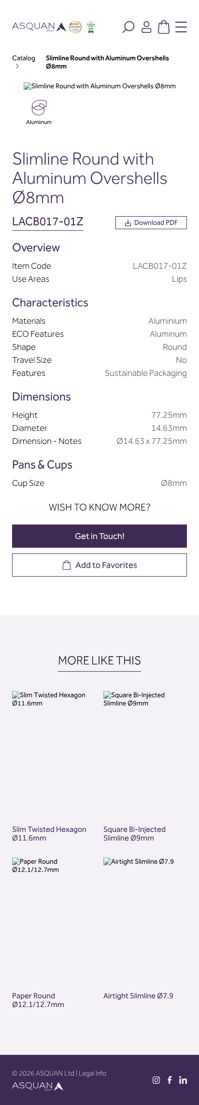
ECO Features (38, 334)
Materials (28, 321)
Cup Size (28, 483)
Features (28, 373)
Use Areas (30, 279)
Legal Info (92, 1073)
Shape (24, 347)
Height (25, 415)
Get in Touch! (100, 536)
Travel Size (32, 360)
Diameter (29, 428)
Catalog (23, 58)
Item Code (31, 266)
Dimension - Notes (47, 441)
